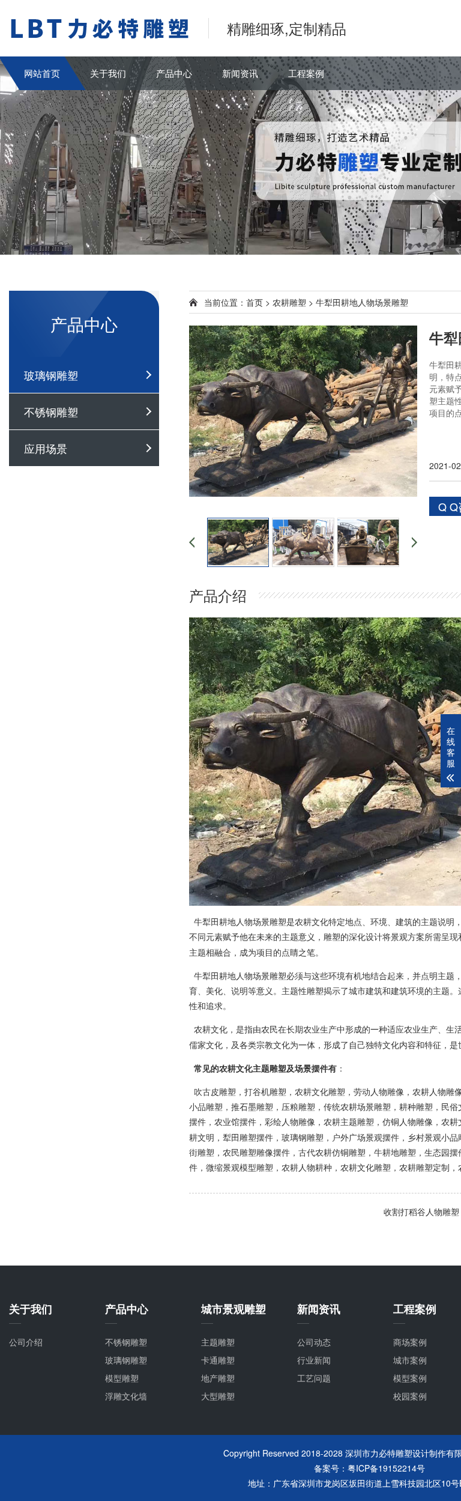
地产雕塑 (218, 1378)
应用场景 (45, 448)
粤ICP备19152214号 (386, 1468)
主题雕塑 (218, 1342)
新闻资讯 (240, 73)
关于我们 (108, 73)
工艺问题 (314, 1378)
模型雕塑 (122, 1378)
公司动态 (314, 1342)
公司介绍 (26, 1342)
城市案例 (410, 1360)
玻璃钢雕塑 (51, 375)
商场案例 (410, 1342)
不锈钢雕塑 (51, 411)
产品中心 (174, 73)
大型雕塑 (218, 1396)
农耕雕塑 (289, 302)
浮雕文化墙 (126, 1396)
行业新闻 (314, 1360)
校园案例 (410, 1396)
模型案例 (410, 1378)
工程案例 (306, 73)
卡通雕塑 (218, 1360)
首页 (254, 302)
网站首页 (42, 73)
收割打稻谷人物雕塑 (421, 1211)
